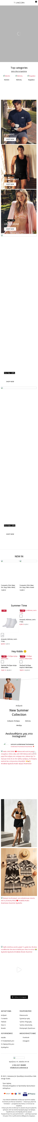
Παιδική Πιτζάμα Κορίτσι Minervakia (26, 666)
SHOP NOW (10, 139)
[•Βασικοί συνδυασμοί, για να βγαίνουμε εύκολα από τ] (19, 921)
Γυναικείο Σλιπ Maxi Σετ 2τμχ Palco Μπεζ (8, 586)
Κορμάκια (31, 80)
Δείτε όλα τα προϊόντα (19, 71)
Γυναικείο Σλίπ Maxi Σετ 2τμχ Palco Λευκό (27, 586)
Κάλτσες (19, 80)
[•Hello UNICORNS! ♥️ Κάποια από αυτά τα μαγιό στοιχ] (19, 774)
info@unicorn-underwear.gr (19, 1067)
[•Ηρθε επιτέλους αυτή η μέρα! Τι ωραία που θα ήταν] (19, 970)
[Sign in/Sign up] (30, 2)
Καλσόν (6, 80)
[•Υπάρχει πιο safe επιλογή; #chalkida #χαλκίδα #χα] (19, 823)
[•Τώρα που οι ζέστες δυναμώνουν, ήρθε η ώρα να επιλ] (19, 872)
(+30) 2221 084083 (19, 1065)
